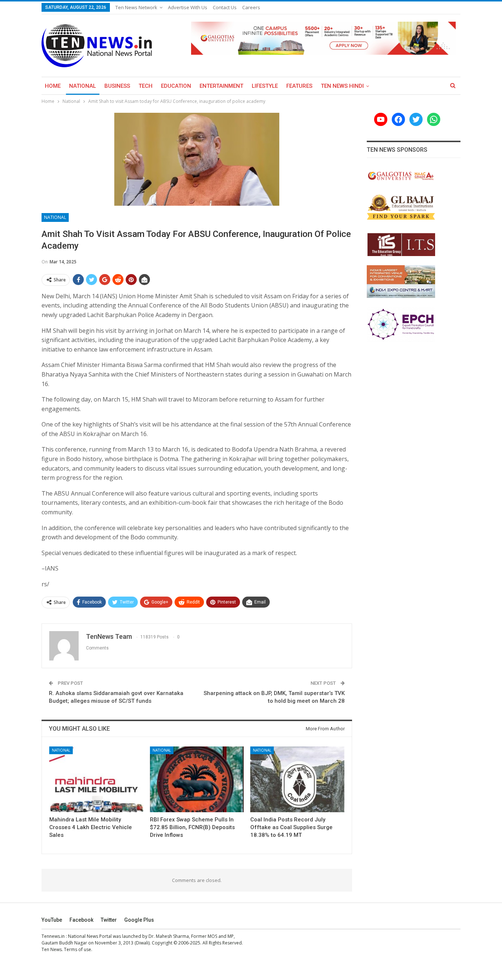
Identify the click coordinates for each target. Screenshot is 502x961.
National (82, 86)
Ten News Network (136, 7)
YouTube (52, 920)
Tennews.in (53, 936)
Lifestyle (265, 86)
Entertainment (221, 86)
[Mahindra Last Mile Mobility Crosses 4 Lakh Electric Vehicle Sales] (96, 779)
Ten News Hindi (342, 86)
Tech (146, 86)
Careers (251, 7)
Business (117, 86)
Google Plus (139, 920)
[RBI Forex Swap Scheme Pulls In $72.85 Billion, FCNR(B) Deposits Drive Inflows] (197, 779)
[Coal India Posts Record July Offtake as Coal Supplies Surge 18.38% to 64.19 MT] (297, 779)
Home (53, 86)
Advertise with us (187, 7)
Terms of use (77, 949)
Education (176, 86)
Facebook (81, 920)
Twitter (109, 920)
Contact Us (225, 7)
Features (299, 86)
